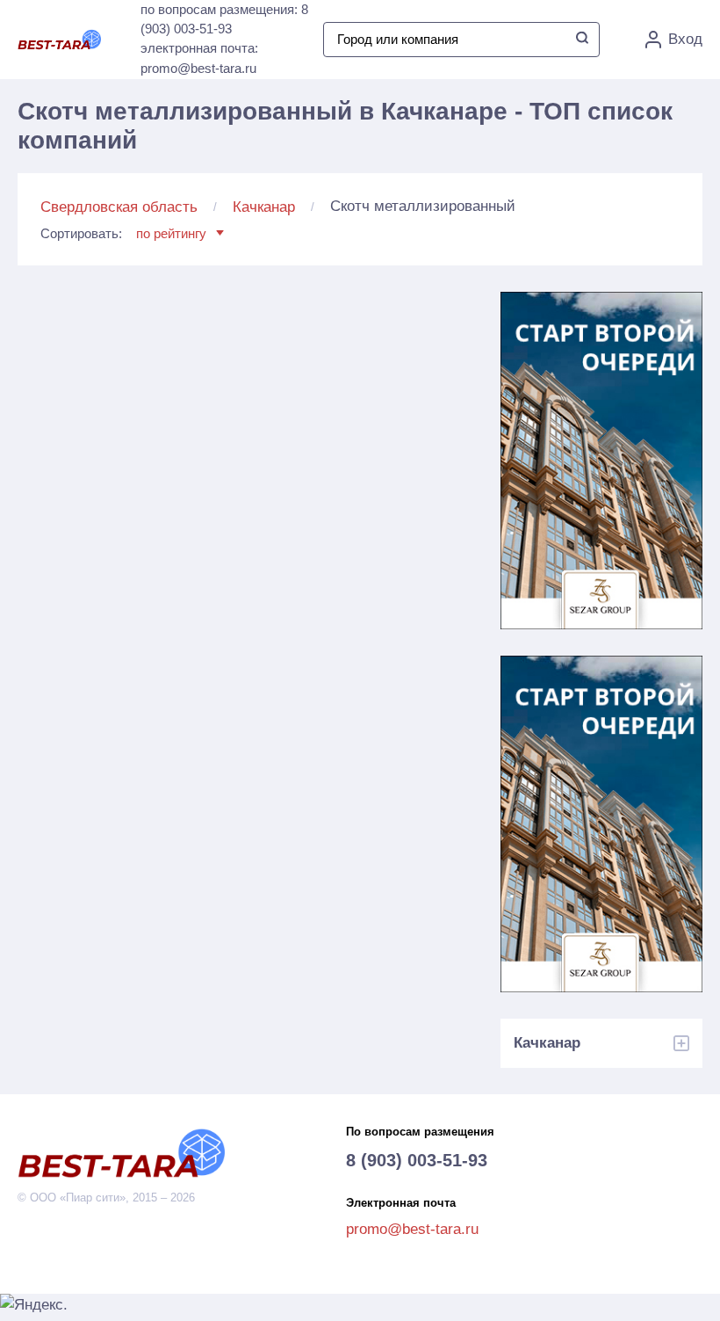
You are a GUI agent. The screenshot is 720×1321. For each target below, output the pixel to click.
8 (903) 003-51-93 (416, 1160)
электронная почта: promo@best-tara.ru (199, 58)
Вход (685, 39)
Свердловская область (119, 207)
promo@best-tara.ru (412, 1229)
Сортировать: (123, 233)
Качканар (264, 207)
